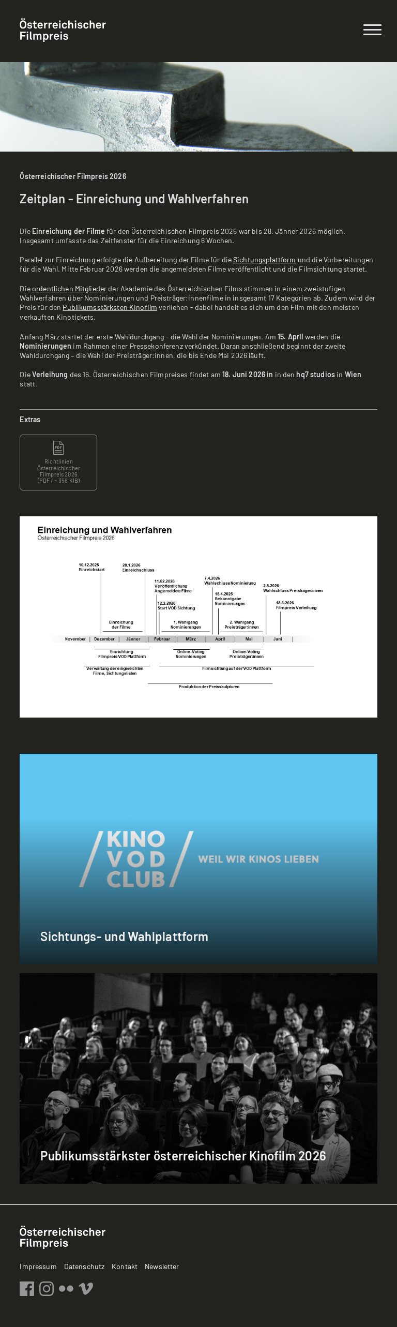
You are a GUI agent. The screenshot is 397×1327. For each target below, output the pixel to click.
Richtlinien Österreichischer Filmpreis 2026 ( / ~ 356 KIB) (58, 471)
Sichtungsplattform (264, 259)
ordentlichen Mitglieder (69, 288)
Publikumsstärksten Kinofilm (110, 307)
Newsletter (162, 1266)
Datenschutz (84, 1266)
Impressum (38, 1266)
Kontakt (125, 1266)
